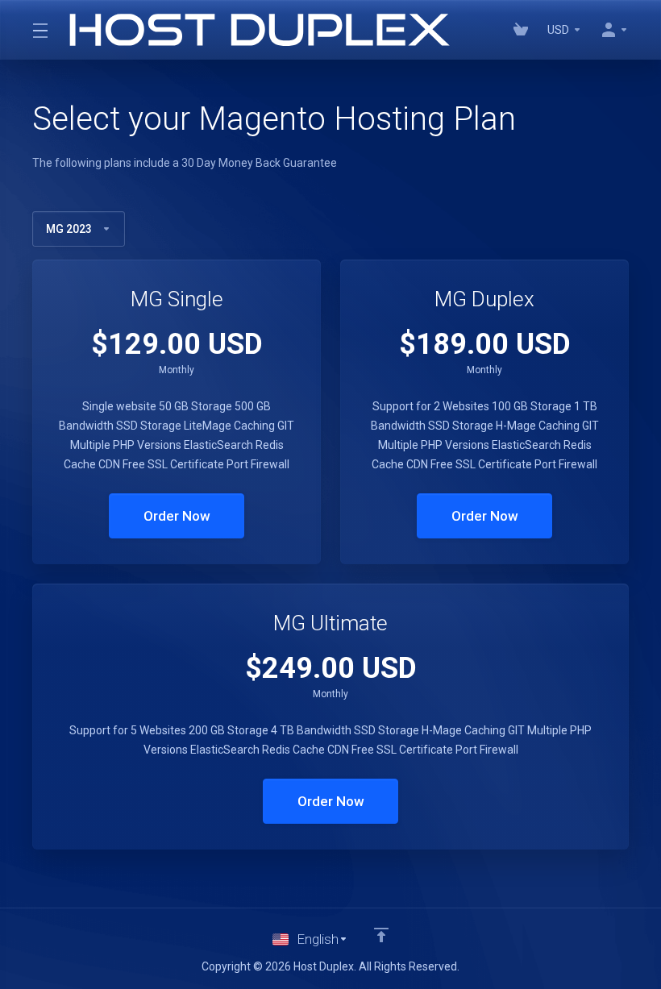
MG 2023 (69, 228)
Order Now (176, 516)
